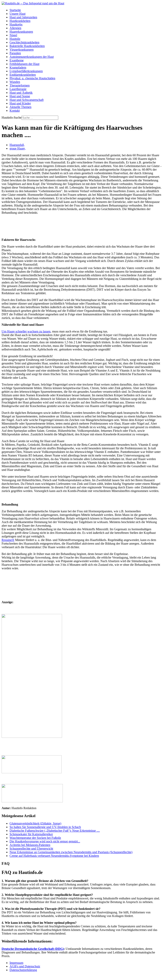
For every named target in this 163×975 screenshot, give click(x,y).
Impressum (16, 962)
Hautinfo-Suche (11, 117)
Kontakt (15, 110)
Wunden (15, 82)
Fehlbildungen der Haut (24, 64)
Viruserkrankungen (22, 49)
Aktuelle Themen (20, 107)
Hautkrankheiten (20, 21)
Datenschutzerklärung (23, 970)
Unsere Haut (17, 13)
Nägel (13, 35)
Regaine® (8, 540)
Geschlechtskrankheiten (24, 42)
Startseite (15, 10)
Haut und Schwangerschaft (27, 99)
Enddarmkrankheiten (23, 74)
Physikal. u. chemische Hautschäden (32, 78)
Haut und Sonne (20, 96)
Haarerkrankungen (21, 31)
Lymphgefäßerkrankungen (26, 71)
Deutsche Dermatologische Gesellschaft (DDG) (33, 948)
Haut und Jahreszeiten (23, 17)
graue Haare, (18, 148)
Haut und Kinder (20, 103)
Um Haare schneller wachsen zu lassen (26, 331)
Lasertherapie (18, 89)
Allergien (15, 28)
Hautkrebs (16, 24)
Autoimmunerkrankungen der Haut (32, 56)
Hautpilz (15, 38)
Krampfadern (18, 67)
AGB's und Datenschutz (25, 966)
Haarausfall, (17, 145)
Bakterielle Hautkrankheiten (27, 46)
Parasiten (15, 53)
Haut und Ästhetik (21, 92)
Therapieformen (20, 85)
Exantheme (17, 60)
